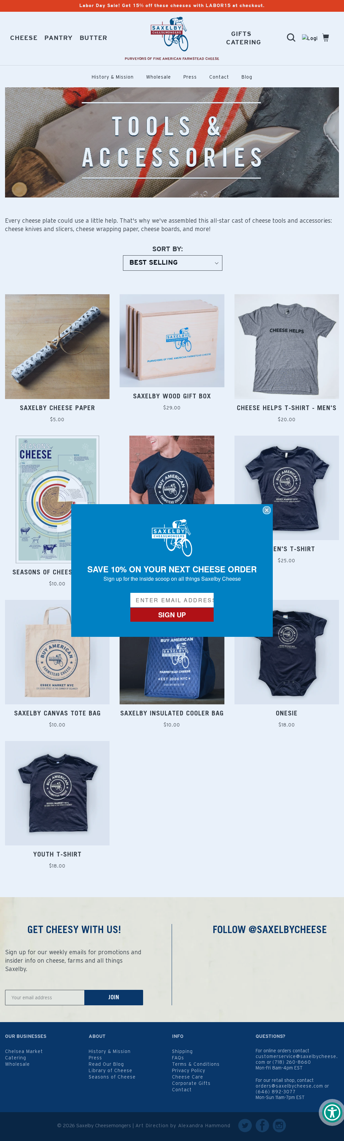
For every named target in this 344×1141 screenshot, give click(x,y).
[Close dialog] (266, 510)
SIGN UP (172, 614)
